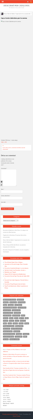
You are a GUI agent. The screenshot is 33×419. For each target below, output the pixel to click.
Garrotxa (6, 318)
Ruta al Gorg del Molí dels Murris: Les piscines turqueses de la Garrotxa (14, 246)
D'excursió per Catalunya (16, 6)
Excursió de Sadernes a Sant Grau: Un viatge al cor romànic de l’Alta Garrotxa (15, 231)
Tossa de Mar (18, 336)
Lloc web (3, 202)
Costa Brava (17, 313)
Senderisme (17, 331)
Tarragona (18, 334)
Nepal (5, 323)
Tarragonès (26, 334)
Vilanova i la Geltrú (14, 339)
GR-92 (16, 318)
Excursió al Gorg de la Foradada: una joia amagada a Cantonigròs (16, 251)
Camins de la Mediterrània (10, 307)
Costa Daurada (7, 315)
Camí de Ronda (22, 307)
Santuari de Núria (8, 331)
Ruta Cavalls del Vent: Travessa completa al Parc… (15, 368)
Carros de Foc (7, 310)
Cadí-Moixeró (18, 305)
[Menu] (2, 1)
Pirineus (21, 323)
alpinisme (6, 302)
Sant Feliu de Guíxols (16, 328)
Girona (11, 318)
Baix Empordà (21, 302)
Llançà (17, 321)
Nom (2, 189)
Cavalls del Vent (16, 310)
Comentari (4, 168)
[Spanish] (31, 2)
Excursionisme (16, 315)
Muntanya (22, 321)
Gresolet (6, 321)
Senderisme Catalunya (9, 334)
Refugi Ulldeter (19, 326)
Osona (9, 323)
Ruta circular (7, 328)
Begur (5, 305)
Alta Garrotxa (13, 302)
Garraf (23, 315)
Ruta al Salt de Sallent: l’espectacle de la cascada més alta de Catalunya (16, 241)
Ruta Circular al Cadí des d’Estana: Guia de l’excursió (14, 148)
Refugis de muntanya (9, 326)
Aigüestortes (20, 299)
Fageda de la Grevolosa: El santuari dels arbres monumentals (14, 236)
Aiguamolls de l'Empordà (10, 299)
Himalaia (11, 321)
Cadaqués (10, 305)
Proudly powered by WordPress (10, 414)
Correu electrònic (5, 195)
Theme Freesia (16, 416)
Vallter (25, 336)
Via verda (6, 339)
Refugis (26, 323)
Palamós (15, 323)
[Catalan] (28, 2)
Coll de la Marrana (8, 313)
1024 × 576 (4, 142)
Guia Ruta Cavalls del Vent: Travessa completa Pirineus (16, 375)
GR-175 (21, 318)
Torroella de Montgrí (8, 336)
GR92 (26, 318)
